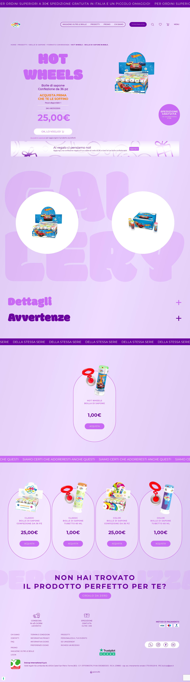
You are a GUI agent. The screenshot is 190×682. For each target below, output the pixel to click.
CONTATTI (15, 638)
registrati (42, 138)
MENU (176, 24)
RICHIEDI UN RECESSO (70, 645)
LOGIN (13, 655)
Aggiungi (133, 149)
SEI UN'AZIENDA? (68, 642)
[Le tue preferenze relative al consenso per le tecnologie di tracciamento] (3, 678)
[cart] (168, 24)
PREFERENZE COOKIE (40, 645)
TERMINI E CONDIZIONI (40, 635)
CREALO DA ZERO (95, 595)
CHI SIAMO (118, 24)
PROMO (107, 24)
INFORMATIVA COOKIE (40, 642)
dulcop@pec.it (168, 666)
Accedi (33, 138)
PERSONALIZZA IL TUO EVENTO (74, 638)
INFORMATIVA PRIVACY (40, 638)
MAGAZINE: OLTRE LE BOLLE (75, 24)
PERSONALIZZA (138, 24)
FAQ (12, 642)
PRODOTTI (95, 24)
